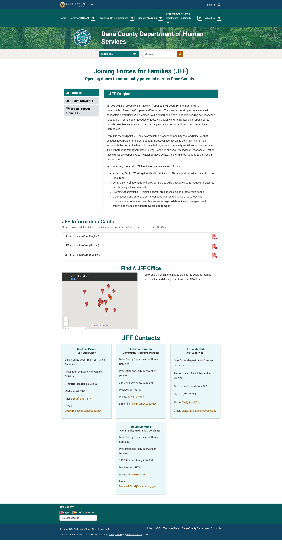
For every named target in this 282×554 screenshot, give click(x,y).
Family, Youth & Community (113, 18)
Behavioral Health (79, 18)
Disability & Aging (147, 18)
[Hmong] (90, 513)
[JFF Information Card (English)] (214, 237)
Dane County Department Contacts (201, 528)
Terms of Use (171, 528)
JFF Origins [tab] (74, 93)
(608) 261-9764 (191, 402)
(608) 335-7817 (82, 398)
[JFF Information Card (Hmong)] (214, 247)
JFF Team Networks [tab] (79, 101)
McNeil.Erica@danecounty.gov (199, 410)
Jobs (149, 528)
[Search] (219, 4)
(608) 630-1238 (136, 474)
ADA (157, 528)
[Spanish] (78, 512)
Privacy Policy (115, 534)
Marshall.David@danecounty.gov (137, 486)
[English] (65, 512)
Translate (209, 4)
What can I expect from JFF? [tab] (78, 111)
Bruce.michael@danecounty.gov (83, 410)
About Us (210, 18)
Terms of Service (134, 534)
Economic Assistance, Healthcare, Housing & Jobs (178, 18)
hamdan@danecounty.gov (142, 403)
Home (63, 18)
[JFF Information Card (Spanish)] (214, 256)
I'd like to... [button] (114, 53)
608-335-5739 (135, 396)
